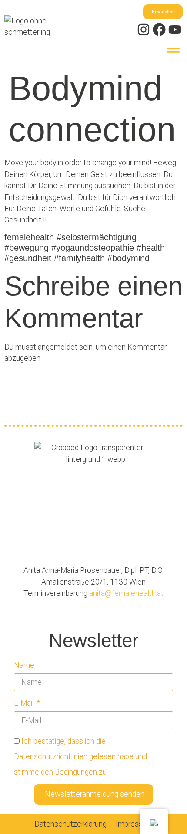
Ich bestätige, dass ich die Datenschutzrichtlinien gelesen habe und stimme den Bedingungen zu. (80, 756)
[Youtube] (175, 29)
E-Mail (25, 703)
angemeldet (57, 347)
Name (24, 665)
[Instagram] (143, 29)
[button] (173, 50)
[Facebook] (159, 29)
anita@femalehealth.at (125, 593)
